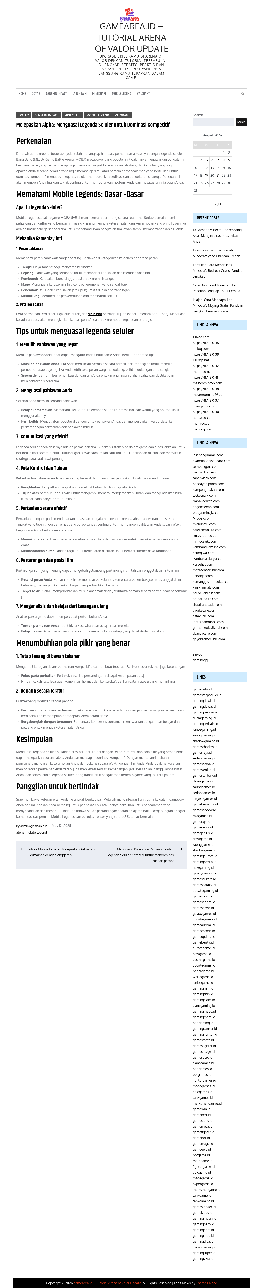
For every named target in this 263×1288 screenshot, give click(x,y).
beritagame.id (203, 971)
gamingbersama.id (206, 712)
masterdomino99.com (209, 395)
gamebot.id (201, 1138)
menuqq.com (202, 429)
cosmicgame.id (204, 959)
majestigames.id (205, 798)
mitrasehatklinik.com (208, 570)
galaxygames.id (204, 913)
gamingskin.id (203, 994)
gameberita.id (203, 942)
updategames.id (205, 919)
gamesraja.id (202, 752)
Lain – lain (80, 94)
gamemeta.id (202, 1126)
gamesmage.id (204, 1052)
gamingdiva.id (203, 1241)
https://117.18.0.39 (206, 354)
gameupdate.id (204, 936)
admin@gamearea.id (33, 826)
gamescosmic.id (204, 896)
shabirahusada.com (207, 605)
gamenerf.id (202, 1115)
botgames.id (202, 1075)
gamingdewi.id (204, 701)
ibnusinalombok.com (208, 622)
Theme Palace (206, 1283)
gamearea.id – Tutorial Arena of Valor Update (131, 37)
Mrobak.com (202, 518)
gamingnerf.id (203, 988)
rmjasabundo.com (206, 535)
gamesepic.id (202, 1057)
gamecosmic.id (204, 931)
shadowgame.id (204, 850)
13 (212, 168)
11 (201, 168)
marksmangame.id (206, 1190)
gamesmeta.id (203, 1040)
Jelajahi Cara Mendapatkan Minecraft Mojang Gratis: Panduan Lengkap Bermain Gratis (218, 305)
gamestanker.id (204, 1207)
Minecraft (99, 94)
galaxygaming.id (205, 873)
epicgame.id (202, 1172)
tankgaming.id (203, 1201)
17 (195, 175)
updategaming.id (205, 890)
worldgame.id (203, 977)
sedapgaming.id (204, 758)
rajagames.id (202, 816)
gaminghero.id (203, 1224)
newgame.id (202, 954)
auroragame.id (204, 948)
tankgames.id (203, 1098)
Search (198, 115)
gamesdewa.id (203, 764)
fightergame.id (204, 1167)
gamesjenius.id (204, 770)
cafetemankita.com (207, 530)
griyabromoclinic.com (209, 639)
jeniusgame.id (203, 982)
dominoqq (200, 660)
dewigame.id (202, 839)
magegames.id (204, 1086)
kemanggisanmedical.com (212, 581)
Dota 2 (36, 94)
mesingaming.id (204, 1247)
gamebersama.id (205, 804)
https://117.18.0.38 (206, 389)
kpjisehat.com (203, 564)
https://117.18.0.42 (206, 366)
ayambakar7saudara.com (211, 461)
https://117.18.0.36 (206, 343)
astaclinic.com (203, 616)
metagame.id (202, 1161)
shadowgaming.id (206, 741)
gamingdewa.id (204, 706)
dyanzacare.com (205, 633)
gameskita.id (202, 689)
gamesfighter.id (204, 1046)
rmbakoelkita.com (206, 501)
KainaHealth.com (205, 599)
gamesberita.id (204, 902)
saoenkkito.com (204, 478)
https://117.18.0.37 (206, 400)
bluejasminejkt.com (207, 512)
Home (22, 94)
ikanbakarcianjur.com (208, 558)
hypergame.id (203, 1184)
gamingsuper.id (204, 1253)
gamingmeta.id (204, 1017)
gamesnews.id (203, 908)
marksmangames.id (207, 1103)
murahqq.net (202, 372)
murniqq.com (202, 423)
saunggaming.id (204, 735)
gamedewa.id (203, 827)
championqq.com (205, 406)
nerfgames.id (202, 1069)
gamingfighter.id (205, 1034)
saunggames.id (204, 787)
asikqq (197, 654)
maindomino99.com (207, 383)
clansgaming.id (204, 1005)
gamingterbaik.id (205, 724)
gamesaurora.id (204, 879)
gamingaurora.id (205, 856)
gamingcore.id (203, 1230)
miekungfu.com (204, 524)
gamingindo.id (203, 1236)
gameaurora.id (204, 925)
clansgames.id (203, 1063)
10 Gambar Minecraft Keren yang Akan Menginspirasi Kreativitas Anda (217, 235)
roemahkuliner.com (207, 472)
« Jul (218, 204)
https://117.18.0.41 (205, 377)
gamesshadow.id (205, 747)
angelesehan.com (206, 507)
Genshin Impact (56, 94)
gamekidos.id (202, 1213)
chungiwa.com (203, 553)
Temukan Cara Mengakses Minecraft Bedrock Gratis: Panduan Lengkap (218, 270)
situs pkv (95, 314)
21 (218, 175)
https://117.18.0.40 (206, 412)
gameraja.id (201, 821)
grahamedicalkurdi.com (210, 628)
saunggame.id (203, 844)
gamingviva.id (203, 1259)
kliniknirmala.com (206, 587)
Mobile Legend (121, 94)
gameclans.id (202, 1121)
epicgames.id (202, 1092)
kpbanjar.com (203, 576)
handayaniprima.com (208, 484)
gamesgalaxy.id (204, 885)
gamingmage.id (204, 1011)
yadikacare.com (204, 610)
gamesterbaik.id (205, 775)
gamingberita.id (204, 862)
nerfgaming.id (203, 1023)
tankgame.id (202, 1195)
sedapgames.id (204, 793)
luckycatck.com (204, 495)
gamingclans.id (204, 1000)
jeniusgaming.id (204, 729)
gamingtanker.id (205, 1028)
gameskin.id (201, 1109)
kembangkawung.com (209, 547)
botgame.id (201, 1155)
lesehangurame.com (208, 455)
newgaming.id (203, 867)
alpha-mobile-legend (31, 832)
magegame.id (203, 1178)
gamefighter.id (203, 1132)
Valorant (143, 94)
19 (206, 175)
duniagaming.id (204, 718)
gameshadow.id (204, 810)
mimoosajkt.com (205, 541)
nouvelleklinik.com (206, 593)
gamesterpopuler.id (207, 695)
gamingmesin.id (204, 1218)
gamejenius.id (203, 833)
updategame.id (204, 965)
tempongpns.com (205, 466)
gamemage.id (203, 1144)
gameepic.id (202, 1149)
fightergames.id (204, 1080)
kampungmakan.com (208, 489)
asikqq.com (201, 337)
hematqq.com (203, 418)
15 (223, 168)
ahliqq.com (201, 349)
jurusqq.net (201, 360)
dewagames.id (203, 781)
